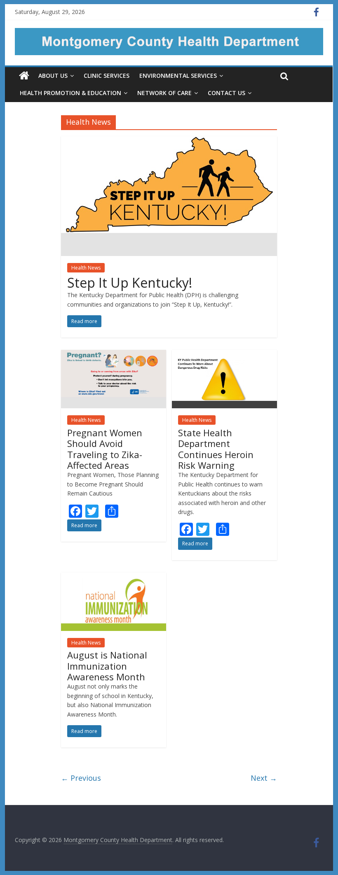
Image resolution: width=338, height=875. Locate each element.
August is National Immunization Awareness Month (107, 666)
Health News (86, 267)
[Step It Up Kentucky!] (169, 141)
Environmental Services (178, 75)
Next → (264, 778)
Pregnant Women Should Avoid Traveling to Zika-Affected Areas (104, 448)
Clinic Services (106, 75)
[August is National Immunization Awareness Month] (114, 577)
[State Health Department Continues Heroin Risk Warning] (224, 354)
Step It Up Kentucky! (129, 282)
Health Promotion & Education (70, 93)
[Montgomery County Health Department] (169, 32)
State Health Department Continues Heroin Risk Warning (216, 448)
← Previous (81, 778)
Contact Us (226, 93)
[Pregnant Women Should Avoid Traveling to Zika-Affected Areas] (114, 354)
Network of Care (164, 93)
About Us (53, 75)
